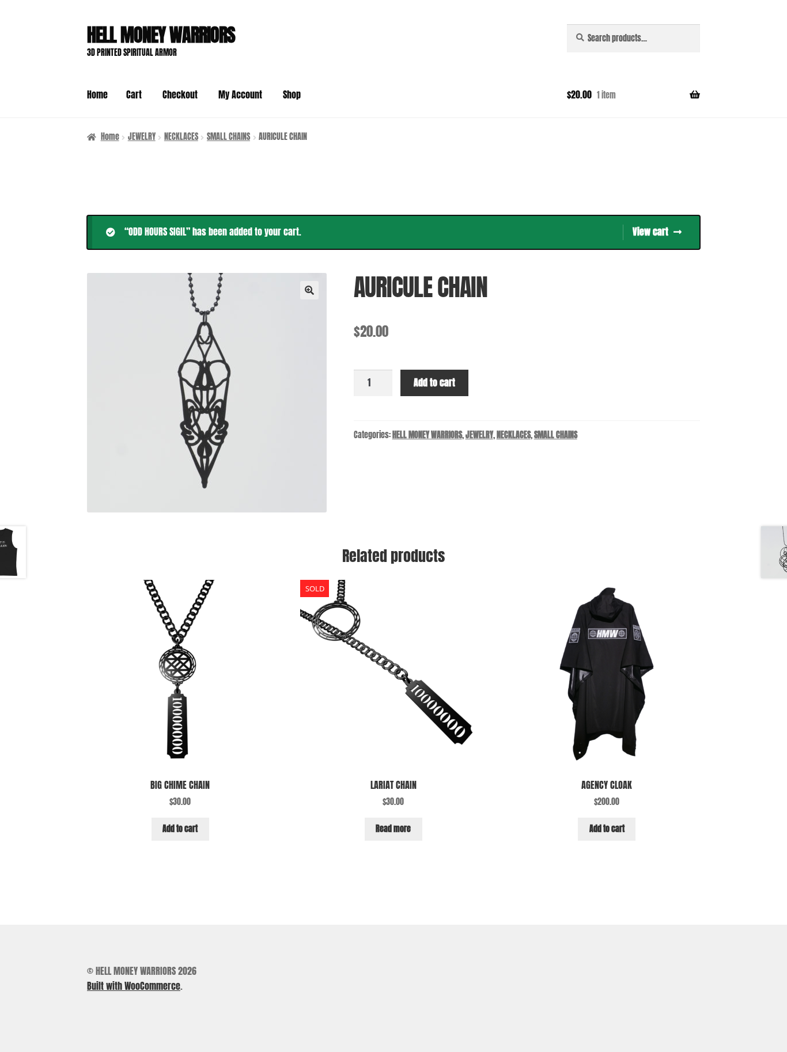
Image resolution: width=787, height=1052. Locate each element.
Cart (134, 94)
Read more (393, 829)
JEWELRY (142, 137)
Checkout (180, 94)
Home (97, 94)
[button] (309, 290)
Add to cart (434, 382)
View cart (650, 231)
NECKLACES (181, 137)
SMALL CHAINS (228, 137)
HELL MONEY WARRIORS (161, 35)
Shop (292, 94)
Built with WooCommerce (133, 986)
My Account (240, 94)
